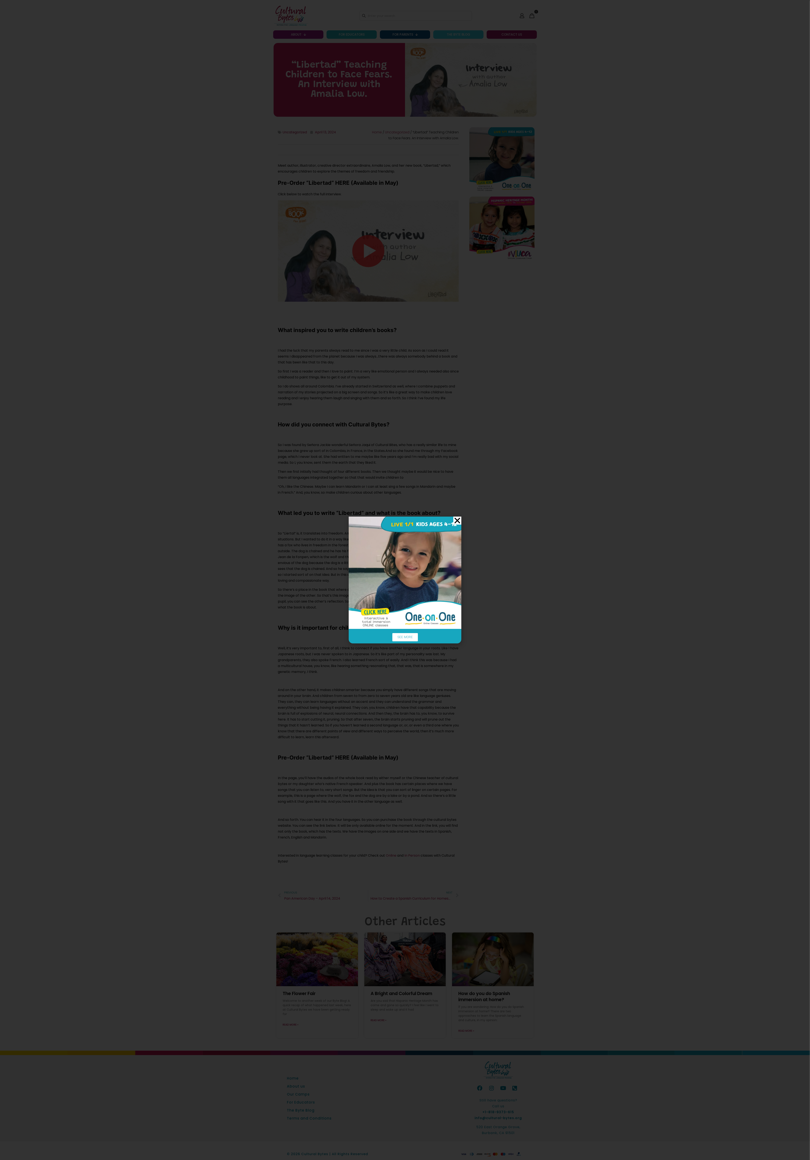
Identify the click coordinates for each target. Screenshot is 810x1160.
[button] (457, 521)
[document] (405, 580)
